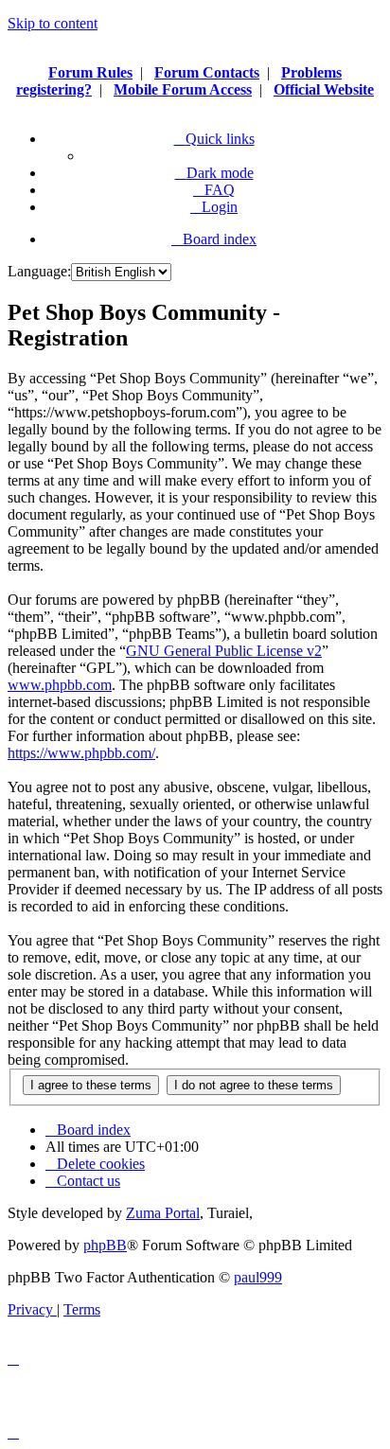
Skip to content (53, 23)
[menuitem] (214, 190)
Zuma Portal (163, 1213)
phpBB (105, 1245)
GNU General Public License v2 (224, 651)
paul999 (258, 1277)
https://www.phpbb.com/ (81, 753)
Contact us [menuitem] (88, 1181)
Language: (39, 271)
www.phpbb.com (60, 685)
